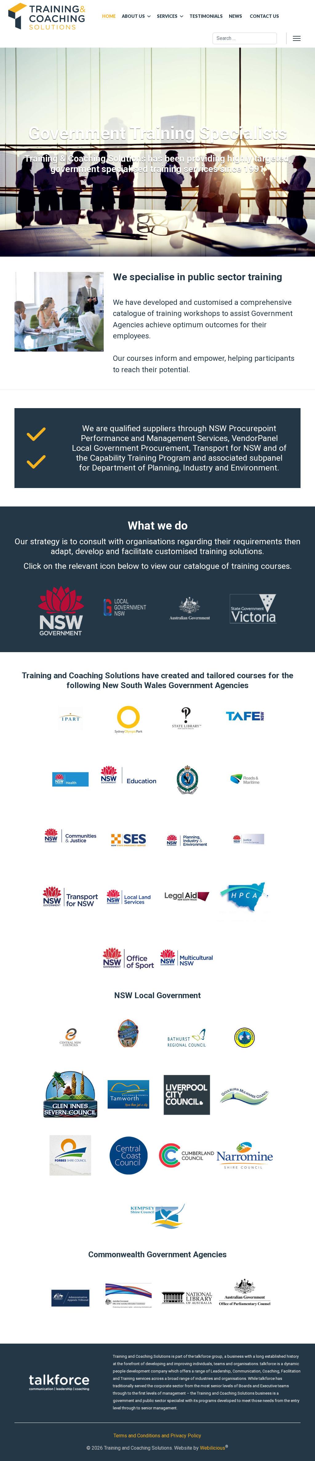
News (235, 16)
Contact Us (264, 16)
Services (167, 16)
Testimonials (206, 16)
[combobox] (245, 38)
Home (109, 16)
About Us (133, 16)
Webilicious (212, 1448)
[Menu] (297, 38)
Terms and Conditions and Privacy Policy (157, 1436)
